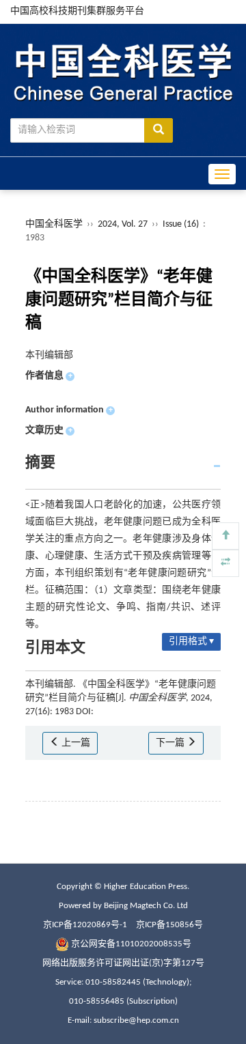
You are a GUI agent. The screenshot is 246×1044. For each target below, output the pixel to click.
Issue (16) (181, 224)
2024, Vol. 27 (124, 224)
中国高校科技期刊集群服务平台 (77, 11)
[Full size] (225, 563)
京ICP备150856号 (169, 924)
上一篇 (74, 743)
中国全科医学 (54, 224)
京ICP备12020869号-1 (85, 924)
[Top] (225, 536)
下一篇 (171, 743)
